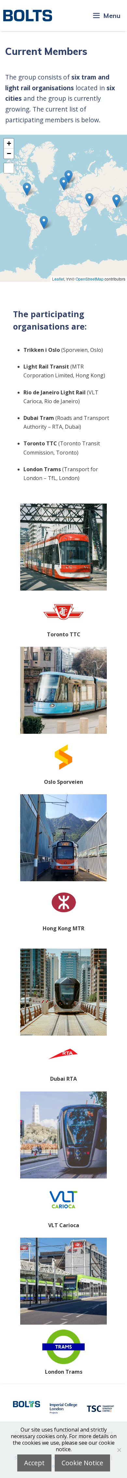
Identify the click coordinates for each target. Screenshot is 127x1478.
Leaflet (58, 279)
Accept (34, 1462)
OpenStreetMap (90, 279)
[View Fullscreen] (9, 168)
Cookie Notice (82, 1462)
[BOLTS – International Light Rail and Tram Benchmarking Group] (27, 15)
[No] (119, 1450)
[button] (116, 201)
